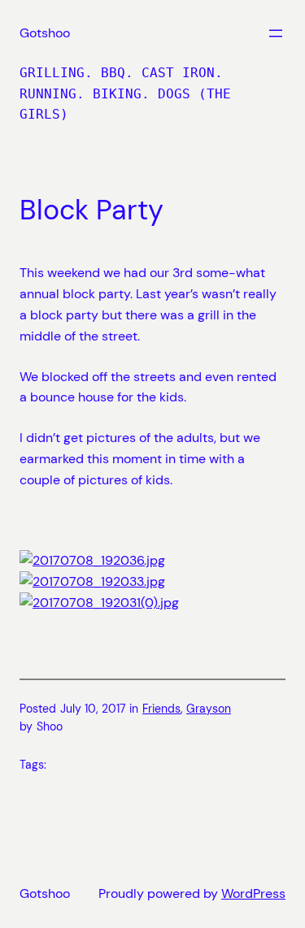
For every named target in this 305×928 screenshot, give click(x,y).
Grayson (208, 708)
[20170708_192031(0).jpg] (99, 602)
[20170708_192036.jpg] (92, 560)
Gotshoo (45, 32)
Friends (161, 708)
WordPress (253, 893)
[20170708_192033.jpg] (92, 581)
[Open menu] (275, 33)
